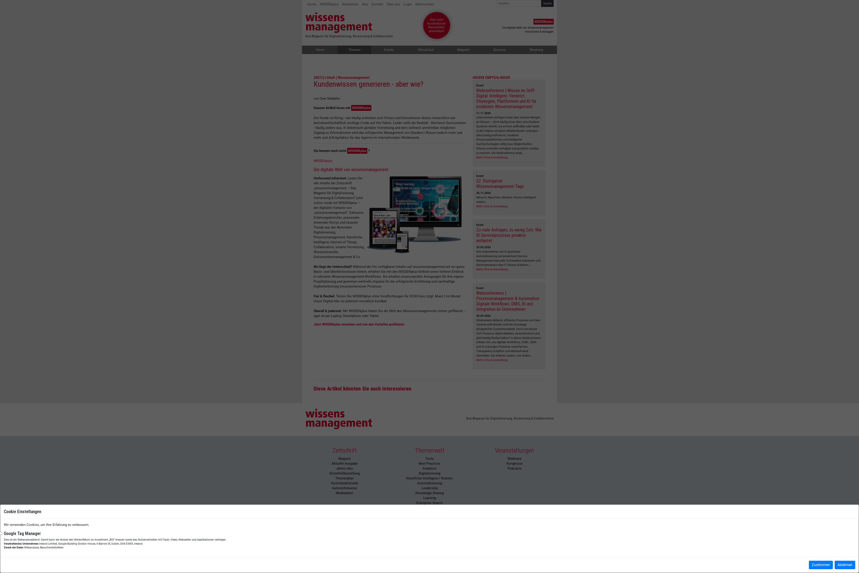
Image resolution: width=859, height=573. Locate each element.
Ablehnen (845, 565)
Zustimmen (821, 565)
